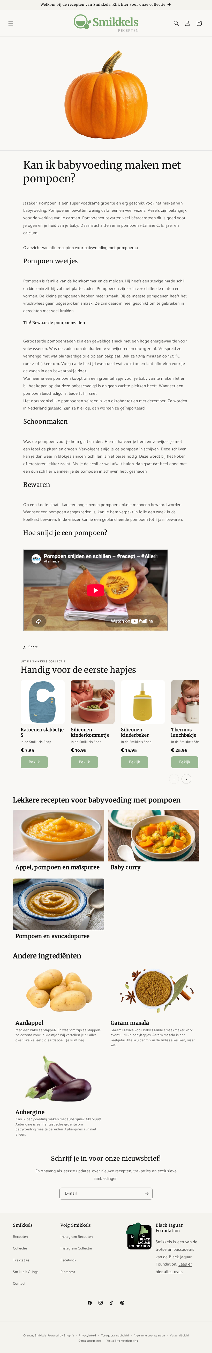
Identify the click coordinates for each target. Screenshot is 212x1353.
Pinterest (67, 1272)
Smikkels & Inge (26, 1272)
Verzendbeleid (179, 1335)
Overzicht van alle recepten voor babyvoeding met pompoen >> (80, 247)
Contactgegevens (90, 1341)
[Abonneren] (146, 1194)
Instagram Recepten (76, 1237)
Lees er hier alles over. (174, 1268)
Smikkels (41, 1335)
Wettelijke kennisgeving (122, 1341)
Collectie (20, 1249)
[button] (11, 23)
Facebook (68, 1260)
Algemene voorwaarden (149, 1335)
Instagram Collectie (76, 1249)
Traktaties (21, 1260)
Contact (19, 1284)
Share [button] (33, 647)
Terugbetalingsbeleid (115, 1335)
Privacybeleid (87, 1335)
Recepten (20, 1237)
